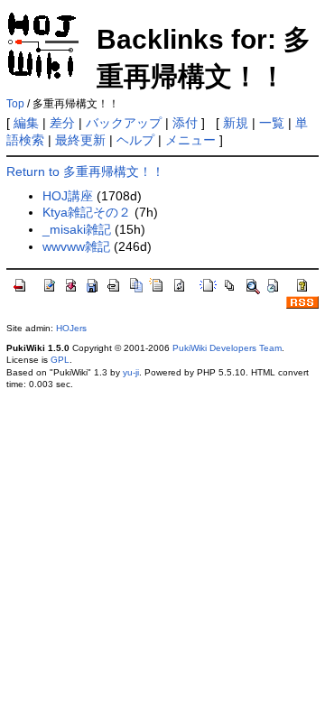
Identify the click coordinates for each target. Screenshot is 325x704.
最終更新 (80, 140)
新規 (235, 123)
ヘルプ (135, 140)
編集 (26, 123)
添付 (185, 123)
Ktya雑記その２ (86, 212)
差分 (62, 123)
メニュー (190, 140)
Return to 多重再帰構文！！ (85, 171)
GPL (60, 360)
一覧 (271, 123)
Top (15, 103)
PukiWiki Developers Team (227, 348)
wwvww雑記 (76, 246)
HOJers (71, 328)
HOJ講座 (67, 196)
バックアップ (124, 123)
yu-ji (131, 372)
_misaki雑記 (76, 229)
